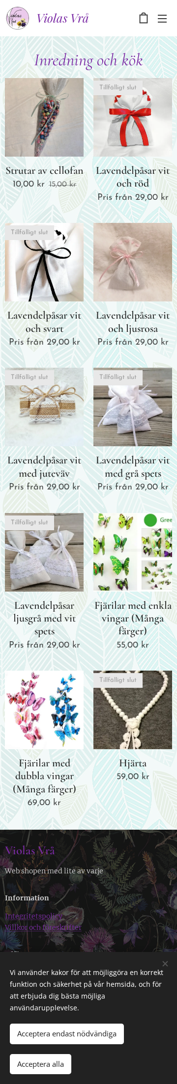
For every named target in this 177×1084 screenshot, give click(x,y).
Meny (162, 18)
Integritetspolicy (33, 916)
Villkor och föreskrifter (43, 927)
